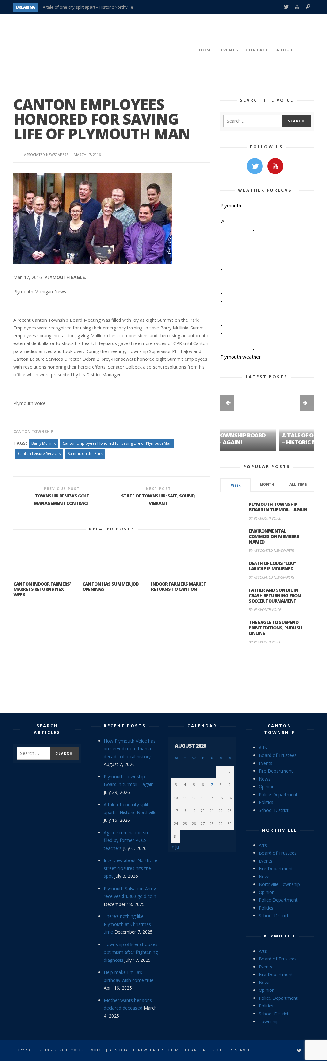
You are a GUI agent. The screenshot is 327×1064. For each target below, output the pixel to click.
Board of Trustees (278, 755)
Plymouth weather (240, 356)
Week (235, 485)
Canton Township (33, 431)
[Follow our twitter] (255, 166)
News (264, 779)
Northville (279, 830)
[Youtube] (297, 7)
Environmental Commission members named (274, 536)
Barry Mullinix (43, 443)
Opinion (267, 786)
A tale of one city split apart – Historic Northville (88, 7)
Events (265, 763)
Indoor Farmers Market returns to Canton (178, 586)
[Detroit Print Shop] (267, 679)
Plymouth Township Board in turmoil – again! (278, 507)
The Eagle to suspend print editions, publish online (275, 627)
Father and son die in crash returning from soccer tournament (275, 595)
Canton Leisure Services (39, 453)
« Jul (175, 847)
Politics (266, 802)
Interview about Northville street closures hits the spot (130, 868)
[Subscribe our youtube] (275, 166)
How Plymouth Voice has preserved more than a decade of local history (130, 748)
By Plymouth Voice (265, 518)
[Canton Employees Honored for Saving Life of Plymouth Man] (92, 218)
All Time (298, 484)
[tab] (235, 485)
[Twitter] (286, 7)
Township (269, 1021)
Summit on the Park (85, 453)
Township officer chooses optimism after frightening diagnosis (131, 952)
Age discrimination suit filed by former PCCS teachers (127, 840)
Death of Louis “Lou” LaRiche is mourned (272, 566)
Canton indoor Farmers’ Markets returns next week (42, 589)
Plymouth (279, 936)
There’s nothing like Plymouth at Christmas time (127, 924)
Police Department (278, 794)
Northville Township (279, 884)
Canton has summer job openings (110, 586)
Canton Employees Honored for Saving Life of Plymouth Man (117, 443)
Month (267, 484)
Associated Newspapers (46, 154)
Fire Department (276, 771)
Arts (263, 747)
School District (274, 810)
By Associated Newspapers (271, 550)
